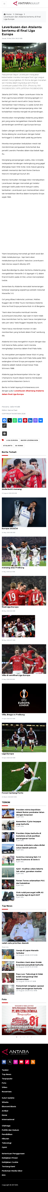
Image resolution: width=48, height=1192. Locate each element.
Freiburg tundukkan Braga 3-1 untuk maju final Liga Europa (22, 605)
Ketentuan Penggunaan (13, 1153)
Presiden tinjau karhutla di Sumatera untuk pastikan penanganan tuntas (28, 836)
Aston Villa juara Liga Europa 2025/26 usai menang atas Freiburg (22, 566)
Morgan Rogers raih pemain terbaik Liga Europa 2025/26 (22, 527)
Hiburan (5, 1139)
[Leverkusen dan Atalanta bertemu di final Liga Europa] (24, 926)
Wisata (5, 1102)
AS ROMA (19, 445)
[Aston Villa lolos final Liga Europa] (18, 626)
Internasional (8, 1119)
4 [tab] (27, 1037)
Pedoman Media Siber (12, 1171)
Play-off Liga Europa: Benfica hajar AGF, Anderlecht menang (21, 487)
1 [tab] (16, 1037)
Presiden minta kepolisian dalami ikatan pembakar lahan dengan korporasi (30, 812)
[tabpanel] (24, 1020)
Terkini (5, 1070)
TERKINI (6, 802)
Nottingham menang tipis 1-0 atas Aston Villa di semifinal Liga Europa (22, 674)
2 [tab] (20, 1037)
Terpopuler (7, 1079)
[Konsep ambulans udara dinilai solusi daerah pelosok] (8, 849)
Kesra (4, 1115)
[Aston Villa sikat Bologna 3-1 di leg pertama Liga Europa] (24, 737)
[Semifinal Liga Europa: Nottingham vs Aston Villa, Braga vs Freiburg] (24, 698)
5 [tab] (31, 1037)
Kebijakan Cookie (10, 1162)
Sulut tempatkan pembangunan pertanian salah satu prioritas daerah (23, 941)
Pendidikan (7, 1134)
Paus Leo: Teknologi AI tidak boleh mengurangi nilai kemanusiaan (29, 976)
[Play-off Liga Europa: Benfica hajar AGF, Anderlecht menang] (24, 473)
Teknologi (6, 1143)
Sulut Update (8, 1098)
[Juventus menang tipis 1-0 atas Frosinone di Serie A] (8, 860)
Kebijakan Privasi (10, 1158)
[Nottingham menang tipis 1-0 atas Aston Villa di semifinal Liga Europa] (24, 659)
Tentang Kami (8, 1166)
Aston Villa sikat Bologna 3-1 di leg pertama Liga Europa (23, 752)
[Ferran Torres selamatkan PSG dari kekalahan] (8, 884)
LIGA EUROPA (12, 440)
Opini (4, 1147)
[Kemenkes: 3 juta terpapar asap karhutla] (8, 825)
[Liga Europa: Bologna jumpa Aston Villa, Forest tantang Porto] (24, 776)
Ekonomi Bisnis (9, 1106)
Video (4, 1087)
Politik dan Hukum (10, 1130)
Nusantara (6, 1092)
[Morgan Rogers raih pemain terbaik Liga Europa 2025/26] (24, 512)
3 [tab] (24, 1037)
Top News (7, 906)
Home (9, 14)
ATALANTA (7, 445)
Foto (4, 999)
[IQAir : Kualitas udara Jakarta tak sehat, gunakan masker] (8, 872)
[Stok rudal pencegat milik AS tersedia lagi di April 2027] (8, 896)
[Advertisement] (24, 225)
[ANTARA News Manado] (26, 3)
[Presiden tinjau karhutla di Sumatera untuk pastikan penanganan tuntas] (8, 837)
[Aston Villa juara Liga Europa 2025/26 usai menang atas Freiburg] (24, 551)
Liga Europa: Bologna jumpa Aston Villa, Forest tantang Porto (21, 791)
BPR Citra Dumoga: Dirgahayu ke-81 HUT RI (22, 1028)
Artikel (5, 1111)
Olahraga (19, 14)
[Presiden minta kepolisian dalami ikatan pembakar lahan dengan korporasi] (8, 813)
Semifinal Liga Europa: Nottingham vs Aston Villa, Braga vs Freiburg (24, 713)
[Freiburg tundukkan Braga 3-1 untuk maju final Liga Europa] (24, 590)
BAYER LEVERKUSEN (29, 440)
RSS (4, 1175)
